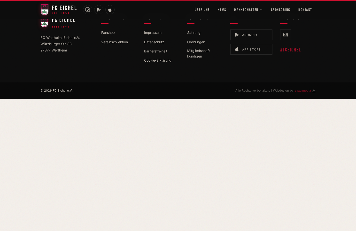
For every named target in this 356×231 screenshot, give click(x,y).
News (222, 9)
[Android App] (98, 9)
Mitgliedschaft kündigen (198, 53)
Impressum (153, 32)
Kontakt (305, 9)
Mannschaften (246, 9)
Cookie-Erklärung (157, 60)
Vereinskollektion (114, 42)
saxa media (303, 90)
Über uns (202, 9)
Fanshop (108, 32)
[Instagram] (87, 9)
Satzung (194, 32)
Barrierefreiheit (155, 51)
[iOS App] (110, 9)
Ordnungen (196, 42)
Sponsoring (280, 9)
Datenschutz (154, 42)
